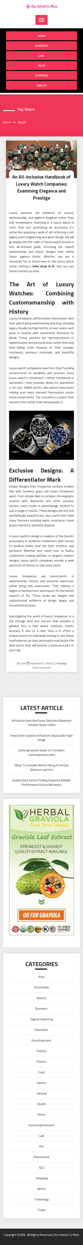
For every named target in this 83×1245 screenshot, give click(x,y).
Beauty (41, 998)
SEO (41, 1167)
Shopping (41, 75)
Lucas (23, 663)
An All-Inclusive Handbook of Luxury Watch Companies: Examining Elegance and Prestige (41, 187)
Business (41, 45)
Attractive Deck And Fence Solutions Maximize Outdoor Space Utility (41, 722)
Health (42, 85)
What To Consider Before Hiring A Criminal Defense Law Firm (41, 767)
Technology (41, 1199)
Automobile (41, 987)
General (42, 1093)
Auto (41, 65)
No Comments (43, 668)
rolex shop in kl (43, 266)
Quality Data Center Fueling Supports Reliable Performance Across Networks (41, 782)
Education (41, 1029)
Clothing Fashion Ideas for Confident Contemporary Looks (41, 752)
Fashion (41, 1051)
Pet (41, 1146)
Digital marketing (42, 1019)
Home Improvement (42, 1125)
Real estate (41, 1157)
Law (41, 55)
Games (41, 1082)
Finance (41, 1061)
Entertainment (41, 1040)
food (41, 1072)
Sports (41, 1188)
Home (41, 36)
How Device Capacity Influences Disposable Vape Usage (41, 737)
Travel (41, 1210)
